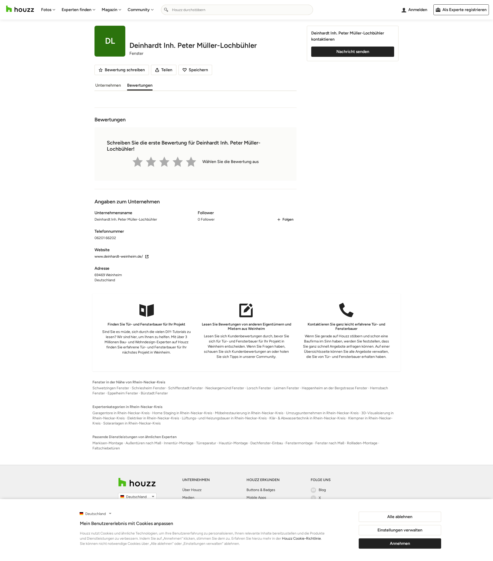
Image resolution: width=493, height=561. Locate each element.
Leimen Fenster (286, 388)
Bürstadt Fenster (154, 393)
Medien (188, 497)
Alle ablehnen (399, 516)
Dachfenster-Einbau (266, 443)
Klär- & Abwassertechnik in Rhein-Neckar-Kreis (307, 418)
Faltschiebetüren (106, 448)
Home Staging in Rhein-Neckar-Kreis (182, 413)
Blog (322, 490)
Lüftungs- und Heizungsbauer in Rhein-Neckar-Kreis (224, 418)
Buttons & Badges (260, 490)
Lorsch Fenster (259, 388)
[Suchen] (166, 10)
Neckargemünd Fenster (224, 388)
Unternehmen (108, 85)
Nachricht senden (352, 51)
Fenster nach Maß (329, 443)
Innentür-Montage (179, 443)
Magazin (109, 9)
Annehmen (400, 543)
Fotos (46, 9)
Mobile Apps (256, 497)
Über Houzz (192, 490)
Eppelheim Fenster (123, 393)
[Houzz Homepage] (20, 9)
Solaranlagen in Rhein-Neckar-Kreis (132, 423)
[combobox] (237, 10)
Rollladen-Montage (362, 443)
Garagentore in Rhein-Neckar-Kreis (121, 413)
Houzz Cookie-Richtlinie (301, 538)
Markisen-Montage (107, 443)
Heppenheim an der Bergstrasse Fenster (334, 388)
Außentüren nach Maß (143, 443)
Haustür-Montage (233, 443)
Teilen (166, 69)
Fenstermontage (299, 443)
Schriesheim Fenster (149, 388)
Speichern (198, 69)
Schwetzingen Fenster (110, 388)
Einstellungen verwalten (399, 530)
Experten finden (76, 9)
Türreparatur (206, 443)
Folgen (287, 219)
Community (139, 9)
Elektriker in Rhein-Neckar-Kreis (153, 418)
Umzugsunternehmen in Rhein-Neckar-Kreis (322, 413)
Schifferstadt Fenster (185, 388)
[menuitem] (48, 10)
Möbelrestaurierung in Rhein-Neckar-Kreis (249, 413)
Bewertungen (140, 85)
